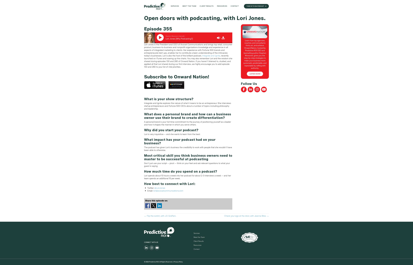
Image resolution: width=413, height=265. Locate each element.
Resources (197, 245)
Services (197, 233)
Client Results (199, 241)
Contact (197, 249)
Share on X (153, 205)
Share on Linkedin (159, 205)
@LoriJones (159, 188)
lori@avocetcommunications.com (168, 191)
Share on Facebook (147, 205)
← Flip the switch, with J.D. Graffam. (160, 216)
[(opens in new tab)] (249, 237)
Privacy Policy (178, 262)
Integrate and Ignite (211, 55)
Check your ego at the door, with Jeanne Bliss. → (246, 216)
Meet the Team (199, 237)
